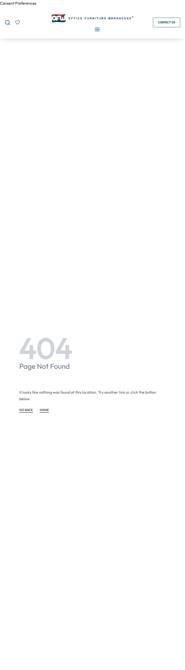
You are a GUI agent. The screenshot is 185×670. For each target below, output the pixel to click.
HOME (44, 410)
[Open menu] (97, 29)
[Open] (17, 22)
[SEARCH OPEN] (7, 22)
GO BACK (26, 410)
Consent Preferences (18, 3)
